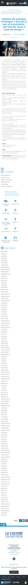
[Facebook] (14, 558)
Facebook (20, 520)
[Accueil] (16, 3)
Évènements (22, 34)
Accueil (2, 10)
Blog (6, 10)
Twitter (23, 520)
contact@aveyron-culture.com (14, 552)
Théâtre (15, 34)
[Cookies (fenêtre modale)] (25, 582)
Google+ (26, 520)
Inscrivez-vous (14, 572)
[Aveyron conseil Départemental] (10, 582)
